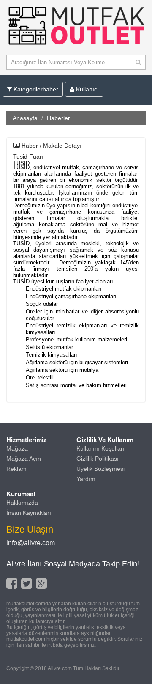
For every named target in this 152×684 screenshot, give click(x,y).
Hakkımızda (22, 502)
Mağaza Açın (23, 458)
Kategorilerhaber (35, 89)
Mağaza (17, 448)
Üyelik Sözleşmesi (100, 468)
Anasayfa (25, 118)
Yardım (85, 478)
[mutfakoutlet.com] (76, 46)
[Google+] (41, 583)
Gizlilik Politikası (97, 458)
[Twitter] (26, 583)
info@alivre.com (30, 543)
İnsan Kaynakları (28, 512)
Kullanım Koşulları (100, 448)
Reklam (16, 468)
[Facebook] (11, 583)
